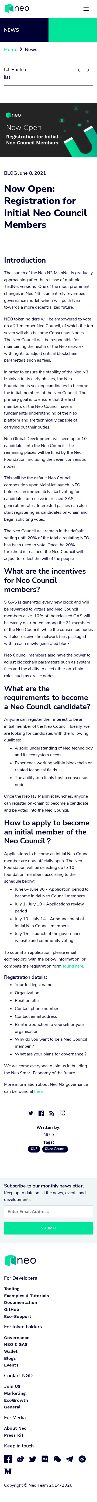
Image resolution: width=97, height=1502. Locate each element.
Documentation (20, 1302)
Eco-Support (17, 1316)
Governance (16, 1337)
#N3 (34, 1149)
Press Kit (13, 1435)
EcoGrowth (16, 1400)
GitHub (11, 1309)
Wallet (11, 1351)
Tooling (11, 1288)
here (38, 1091)
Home (10, 49)
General (12, 1407)
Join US (12, 1386)
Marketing (15, 1393)
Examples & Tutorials (26, 1295)
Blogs (10, 1358)
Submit (49, 1228)
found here (73, 966)
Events (11, 1365)
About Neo (15, 1428)
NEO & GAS (15, 1344)
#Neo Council (55, 1149)
